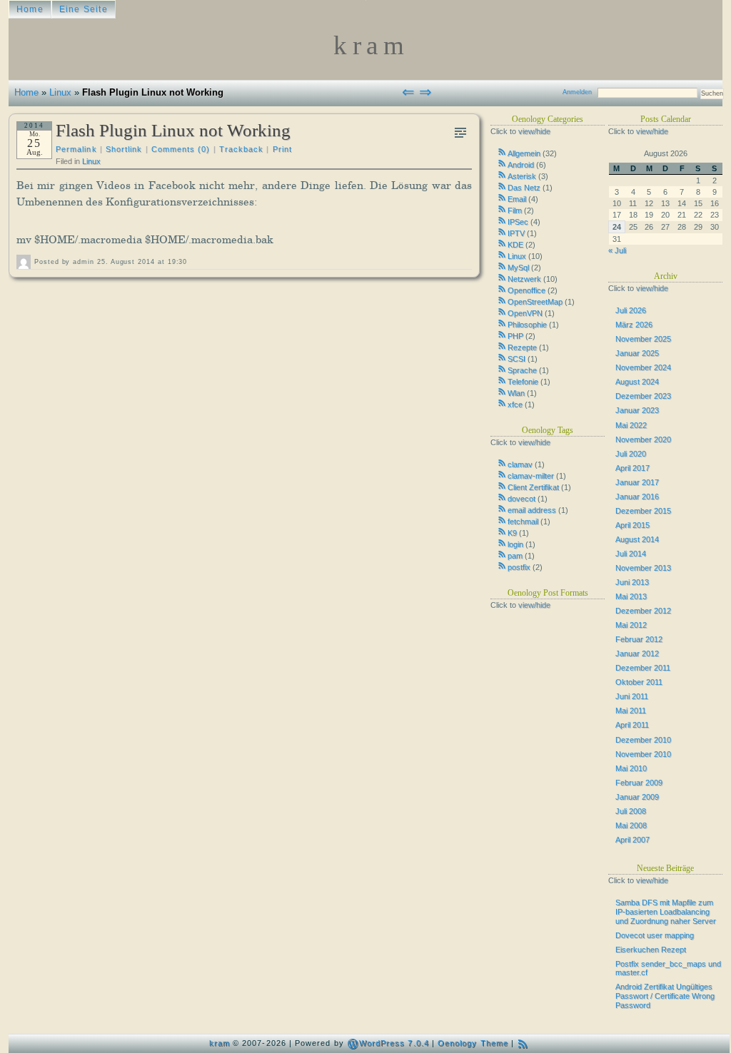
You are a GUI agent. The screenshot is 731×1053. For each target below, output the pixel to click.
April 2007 (632, 839)
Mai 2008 (631, 825)
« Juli (617, 250)
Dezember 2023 (643, 396)
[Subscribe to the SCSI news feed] (503, 357)
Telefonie (523, 381)
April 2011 (632, 725)
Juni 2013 (632, 582)
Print (282, 149)
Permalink (76, 149)
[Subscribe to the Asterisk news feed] (503, 175)
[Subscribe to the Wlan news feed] (503, 391)
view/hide (534, 131)
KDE (515, 244)
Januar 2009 (637, 797)
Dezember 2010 (643, 740)
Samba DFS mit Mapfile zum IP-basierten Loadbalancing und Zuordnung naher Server (665, 911)
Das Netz (524, 187)
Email (517, 199)
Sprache (522, 370)
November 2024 (643, 367)
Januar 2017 (637, 482)
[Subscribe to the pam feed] (503, 554)
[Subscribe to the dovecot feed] (503, 497)
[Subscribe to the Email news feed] (503, 197)
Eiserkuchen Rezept (650, 949)
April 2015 (632, 525)
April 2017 (632, 468)
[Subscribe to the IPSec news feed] (503, 220)
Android (521, 165)
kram (219, 1043)
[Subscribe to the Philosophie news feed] (503, 323)
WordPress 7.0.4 (394, 1043)
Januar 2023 (637, 410)
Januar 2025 (637, 353)
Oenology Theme (473, 1043)
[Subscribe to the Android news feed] (503, 163)
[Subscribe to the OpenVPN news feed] (503, 311)
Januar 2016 (637, 496)
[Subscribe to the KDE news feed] (503, 243)
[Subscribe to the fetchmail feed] (503, 520)
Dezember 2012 (643, 610)
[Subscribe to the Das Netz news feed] (503, 186)
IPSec (518, 222)
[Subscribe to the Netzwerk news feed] (503, 277)
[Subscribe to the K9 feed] (503, 531)
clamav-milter (531, 476)
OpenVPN (525, 313)
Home (30, 9)
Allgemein (524, 153)
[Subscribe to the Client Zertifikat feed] (503, 486)
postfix (519, 567)
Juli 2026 (630, 310)
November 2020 (643, 439)
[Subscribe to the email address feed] (503, 508)
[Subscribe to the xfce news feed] (503, 403)
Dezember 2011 (642, 667)
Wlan (516, 393)
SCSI (516, 359)
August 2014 (637, 539)
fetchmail (523, 521)
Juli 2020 (630, 453)
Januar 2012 (637, 653)
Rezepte (522, 347)
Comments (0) (181, 149)
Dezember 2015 (643, 511)
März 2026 (633, 324)
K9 (512, 533)
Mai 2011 (630, 710)
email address (532, 510)
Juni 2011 (631, 696)
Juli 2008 (630, 811)
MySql (518, 267)
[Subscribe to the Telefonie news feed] (503, 380)
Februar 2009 (638, 782)
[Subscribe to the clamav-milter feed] (503, 474)
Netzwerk (524, 279)
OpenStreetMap (535, 301)
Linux (60, 92)
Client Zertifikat (533, 487)
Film (515, 210)
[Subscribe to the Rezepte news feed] (503, 346)
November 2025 (643, 339)
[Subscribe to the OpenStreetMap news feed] (503, 300)
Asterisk (522, 176)
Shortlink (124, 149)
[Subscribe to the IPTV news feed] (503, 232)
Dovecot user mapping (654, 935)
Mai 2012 (631, 625)
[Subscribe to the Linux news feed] (503, 254)
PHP (515, 336)
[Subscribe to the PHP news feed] (503, 334)
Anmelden (577, 92)
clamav (520, 464)
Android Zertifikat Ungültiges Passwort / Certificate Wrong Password (665, 995)
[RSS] (523, 1043)
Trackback (241, 149)
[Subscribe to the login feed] (503, 543)
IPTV (516, 233)
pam (515, 555)
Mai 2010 (631, 768)
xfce (515, 404)
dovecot (521, 498)
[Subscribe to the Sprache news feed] (503, 369)
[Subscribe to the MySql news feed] (503, 266)
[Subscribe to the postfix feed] (503, 565)
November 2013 (643, 568)
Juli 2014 (630, 553)
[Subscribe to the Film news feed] (503, 209)
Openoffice (526, 290)
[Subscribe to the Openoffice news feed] (503, 289)
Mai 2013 (631, 596)
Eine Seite (83, 9)
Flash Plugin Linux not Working (173, 130)
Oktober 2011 (638, 682)
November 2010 (643, 754)
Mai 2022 (631, 425)
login (515, 544)
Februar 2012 (638, 639)
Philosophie (527, 324)
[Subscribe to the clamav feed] (503, 463)
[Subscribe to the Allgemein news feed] (503, 152)
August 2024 (637, 381)
